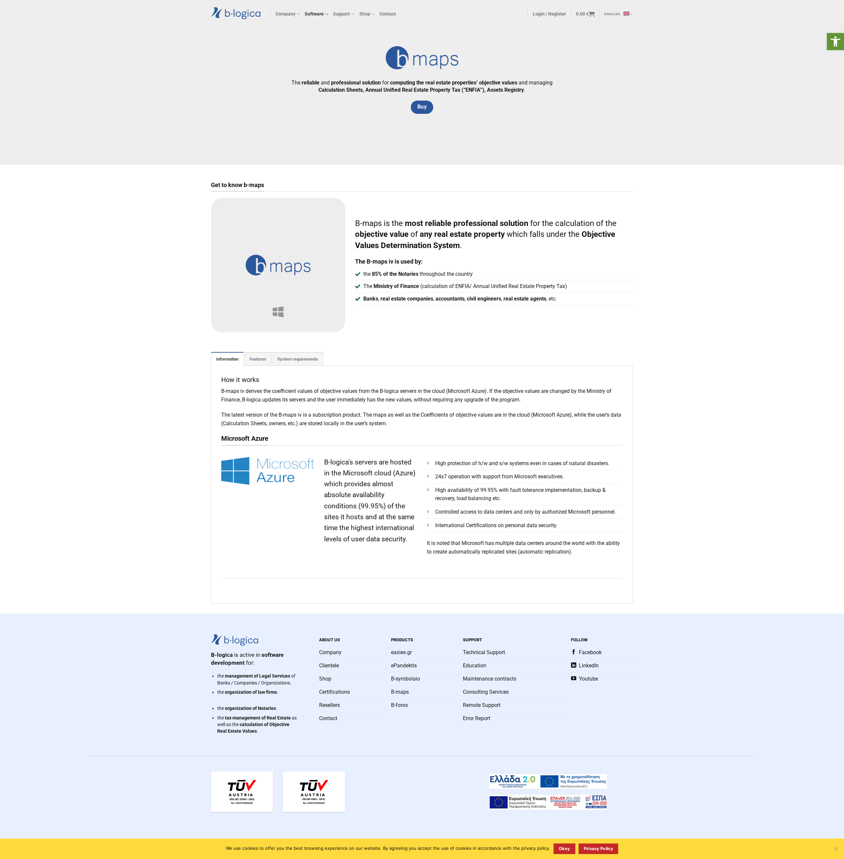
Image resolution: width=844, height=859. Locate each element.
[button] (835, 41)
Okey (564, 848)
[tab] (227, 359)
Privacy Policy (598, 848)
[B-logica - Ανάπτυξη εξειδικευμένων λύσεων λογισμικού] (235, 13)
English (612, 14)
